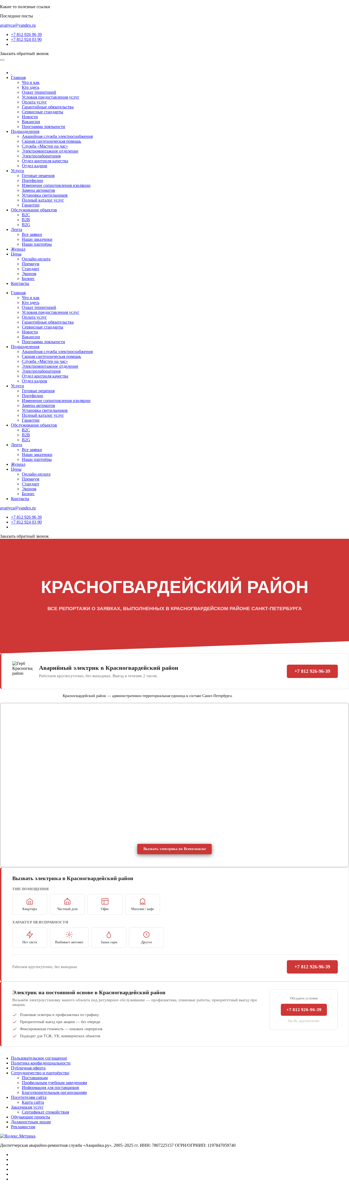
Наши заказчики (37, 239)
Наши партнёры (37, 244)
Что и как (31, 82)
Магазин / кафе (142, 909)
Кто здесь (30, 87)
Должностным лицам (31, 1122)
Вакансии (31, 121)
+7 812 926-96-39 (312, 671)
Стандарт (30, 268)
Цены (16, 254)
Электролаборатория (41, 156)
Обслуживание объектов (34, 210)
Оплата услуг (34, 102)
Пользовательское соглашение (39, 1058)
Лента (16, 229)
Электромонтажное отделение (50, 151)
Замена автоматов (38, 190)
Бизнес (28, 278)
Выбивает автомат (69, 942)
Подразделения (25, 131)
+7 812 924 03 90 (26, 39)
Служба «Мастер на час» (45, 146)
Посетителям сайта (28, 1097)
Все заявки (32, 234)
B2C (26, 214)
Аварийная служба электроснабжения (57, 136)
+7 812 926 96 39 (26, 34)
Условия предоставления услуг (50, 97)
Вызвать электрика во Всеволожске (174, 849)
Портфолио (32, 180)
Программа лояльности (43, 126)
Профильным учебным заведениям (54, 1082)
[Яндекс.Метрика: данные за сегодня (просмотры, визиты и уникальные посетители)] (17, 1136)
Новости (30, 116)
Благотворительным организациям (54, 1092)
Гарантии (31, 205)
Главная (18, 77)
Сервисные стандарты (42, 112)
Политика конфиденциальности (41, 1063)
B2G (26, 224)
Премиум (30, 263)
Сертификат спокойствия (45, 1112)
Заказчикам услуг (27, 1107)
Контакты (20, 283)
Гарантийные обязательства (48, 107)
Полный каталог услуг (43, 200)
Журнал (18, 249)
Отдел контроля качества (45, 161)
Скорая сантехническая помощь (51, 141)
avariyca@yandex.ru (18, 25)
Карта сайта (33, 1102)
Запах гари (109, 942)
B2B (26, 219)
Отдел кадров (34, 165)
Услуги (17, 170)
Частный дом (67, 909)
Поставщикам (35, 1077)
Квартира (29, 909)
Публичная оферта (28, 1068)
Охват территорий (39, 92)
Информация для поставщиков (50, 1087)
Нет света (29, 942)
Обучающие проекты (30, 1117)
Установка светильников (45, 195)
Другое (146, 942)
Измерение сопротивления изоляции (56, 185)
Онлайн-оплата (36, 259)
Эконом (29, 273)
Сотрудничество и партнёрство (40, 1073)
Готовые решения (38, 175)
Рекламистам (23, 1126)
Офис (105, 909)
